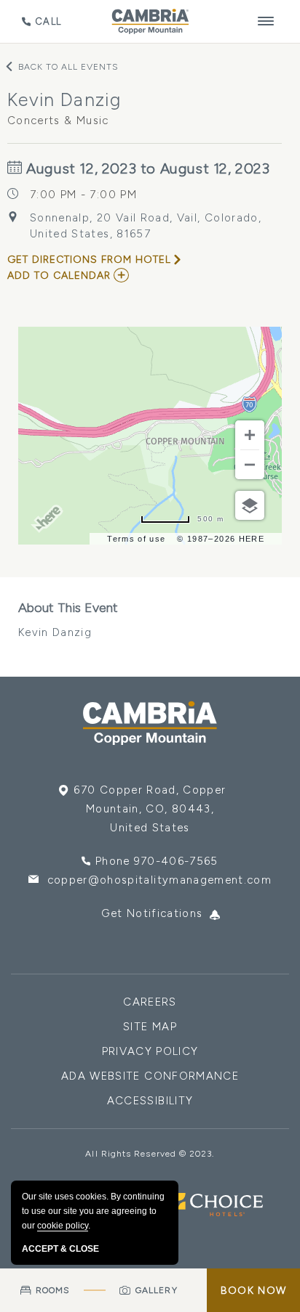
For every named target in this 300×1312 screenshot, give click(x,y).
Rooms (53, 1290)
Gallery (156, 1290)
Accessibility (150, 1100)
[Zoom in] (249, 434)
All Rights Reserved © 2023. (149, 1154)
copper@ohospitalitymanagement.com (159, 880)
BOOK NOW (253, 1290)
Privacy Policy (150, 1051)
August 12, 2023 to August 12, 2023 (146, 168)
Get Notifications (152, 913)
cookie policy (62, 1226)
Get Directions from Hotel (89, 259)
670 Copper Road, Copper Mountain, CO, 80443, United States (150, 808)
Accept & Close (60, 1249)
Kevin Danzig (68, 619)
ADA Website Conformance (150, 1076)
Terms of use (136, 538)
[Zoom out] (249, 464)
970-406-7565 (176, 861)
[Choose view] (249, 505)
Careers (149, 1002)
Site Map (150, 1026)
